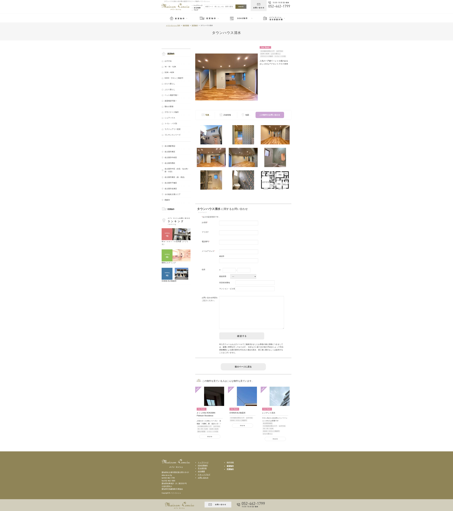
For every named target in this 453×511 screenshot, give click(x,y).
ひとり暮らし (267, 434)
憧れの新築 (201, 431)
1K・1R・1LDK (203, 429)
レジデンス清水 (268, 413)
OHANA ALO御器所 (237, 413)
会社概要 (201, 471)
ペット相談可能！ (172, 95)
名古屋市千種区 (171, 183)
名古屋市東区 (267, 423)
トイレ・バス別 (280, 56)
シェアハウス (170, 118)
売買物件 (170, 209)
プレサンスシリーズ (172, 135)
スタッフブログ (204, 475)
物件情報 (186, 25)
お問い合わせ (203, 478)
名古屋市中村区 (171, 157)
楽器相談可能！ (171, 101)
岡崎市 (167, 200)
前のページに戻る (243, 367)
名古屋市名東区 (171, 189)
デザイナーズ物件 (267, 56)
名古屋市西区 (170, 163)
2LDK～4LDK (265, 54)
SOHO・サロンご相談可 (238, 420)
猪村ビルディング (169, 263)
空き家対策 (202, 468)
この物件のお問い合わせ (269, 115)
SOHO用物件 (203, 465)
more (209, 436)
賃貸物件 (195, 25)
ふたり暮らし (275, 54)
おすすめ (280, 51)
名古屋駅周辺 (170, 146)
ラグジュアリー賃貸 (172, 129)
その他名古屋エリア (267, 51)
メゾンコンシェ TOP (173, 25)
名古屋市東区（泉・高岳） (175, 177)
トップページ (203, 462)
